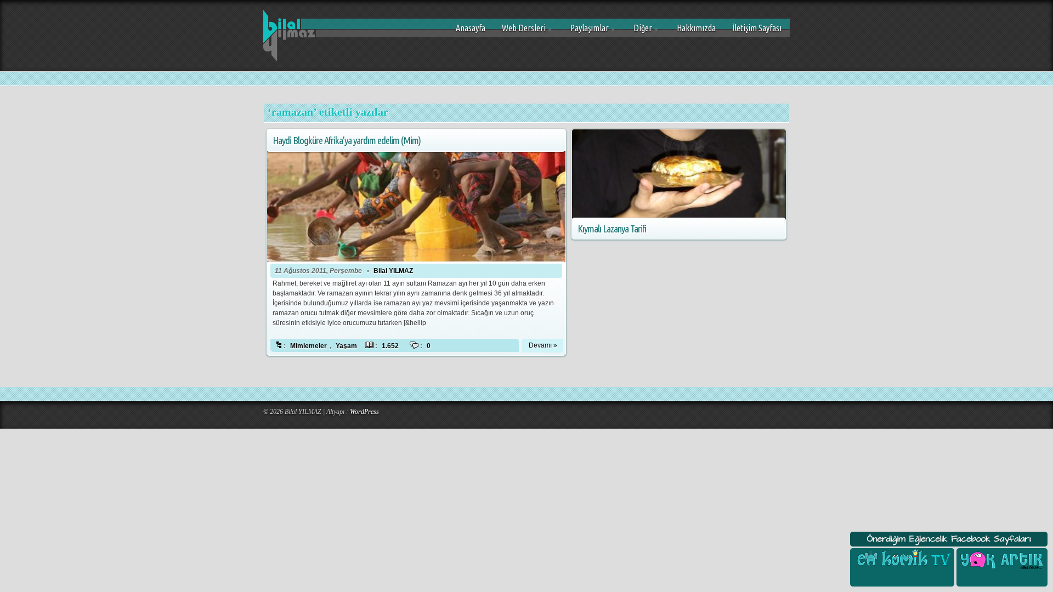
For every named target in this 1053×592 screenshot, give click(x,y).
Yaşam (346, 346)
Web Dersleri (520, 32)
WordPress (364, 411)
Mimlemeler (308, 346)
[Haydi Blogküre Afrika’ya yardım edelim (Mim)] (416, 196)
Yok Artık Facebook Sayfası (1001, 559)
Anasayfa (470, 28)
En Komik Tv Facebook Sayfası (902, 559)
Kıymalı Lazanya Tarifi (612, 229)
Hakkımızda (696, 28)
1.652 (390, 346)
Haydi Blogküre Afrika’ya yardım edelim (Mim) (347, 140)
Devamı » (543, 345)
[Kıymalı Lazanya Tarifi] (679, 174)
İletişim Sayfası (757, 28)
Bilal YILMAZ (393, 271)
